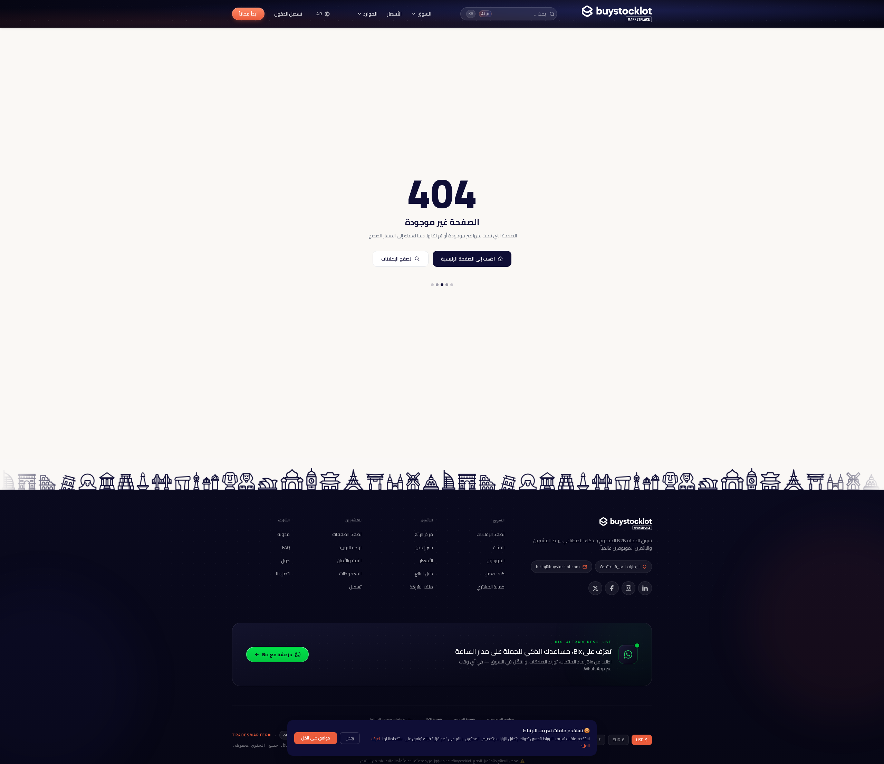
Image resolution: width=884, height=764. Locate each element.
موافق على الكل (315, 738)
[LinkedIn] (645, 588)
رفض (350, 738)
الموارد (370, 13)
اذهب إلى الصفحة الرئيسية (468, 258)
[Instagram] (628, 588)
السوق (424, 13)
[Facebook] (612, 588)
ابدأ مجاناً (248, 13)
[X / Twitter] (595, 588)
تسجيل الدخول (288, 13)
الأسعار (394, 13)
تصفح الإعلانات (396, 258)
